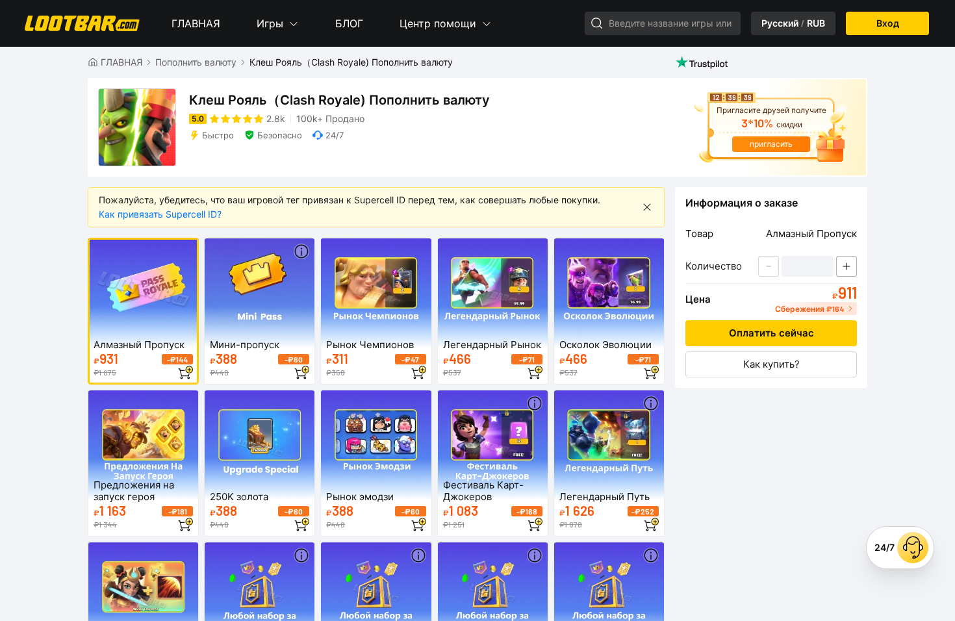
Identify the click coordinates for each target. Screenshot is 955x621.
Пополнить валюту (195, 62)
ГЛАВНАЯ (196, 23)
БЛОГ (349, 23)
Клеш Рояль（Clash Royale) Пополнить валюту (351, 62)
